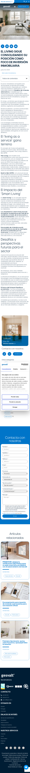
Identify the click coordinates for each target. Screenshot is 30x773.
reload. (20, 767)
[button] (15, 6)
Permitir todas (15, 396)
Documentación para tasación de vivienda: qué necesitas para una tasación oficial (15, 604)
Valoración (8, 416)
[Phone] (4, 354)
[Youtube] (23, 748)
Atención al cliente (22, 753)
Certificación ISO (15, 759)
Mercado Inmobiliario (9, 73)
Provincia (5, 471)
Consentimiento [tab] (6, 369)
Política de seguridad (14, 757)
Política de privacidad (15, 755)
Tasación (7, 413)
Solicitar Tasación (22, 6)
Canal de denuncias (15, 765)
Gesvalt (18, 576)
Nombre (5, 446)
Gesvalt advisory (6, 680)
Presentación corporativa (9, 753)
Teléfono (5, 459)
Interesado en (6, 477)
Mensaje (5, 494)
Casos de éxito (9, 576)
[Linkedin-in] (6, 748)
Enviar (15, 516)
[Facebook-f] (19, 748)
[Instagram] (15, 748)
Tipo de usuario (7, 483)
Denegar (15, 407)
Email (4, 465)
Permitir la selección (15, 402)
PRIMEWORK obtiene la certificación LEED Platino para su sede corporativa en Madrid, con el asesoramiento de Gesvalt (15, 564)
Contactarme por (7, 488)
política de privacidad (8, 513)
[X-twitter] (11, 748)
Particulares (15, 615)
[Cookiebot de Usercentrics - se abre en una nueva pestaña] (21, 365)
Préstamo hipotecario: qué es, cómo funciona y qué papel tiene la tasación (15, 642)
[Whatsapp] (9, 354)
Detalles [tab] (15, 369)
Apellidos (5, 452)
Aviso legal (5, 755)
